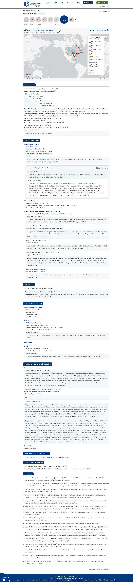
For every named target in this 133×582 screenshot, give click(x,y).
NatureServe (64, 578)
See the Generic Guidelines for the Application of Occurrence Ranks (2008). (47, 457)
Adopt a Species (102, 3)
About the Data (59, 3)
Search (48, 3)
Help (78, 3)
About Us (70, 3)
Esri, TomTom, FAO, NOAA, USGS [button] (33, 78)
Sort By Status (103, 168)
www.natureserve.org (72, 576)
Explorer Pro (88, 3)
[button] (27, 37)
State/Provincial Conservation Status (40, 30)
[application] (66, 57)
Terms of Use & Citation (76, 578)
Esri (107, 78)
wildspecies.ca (60, 208)
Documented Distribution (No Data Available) (43, 32)
